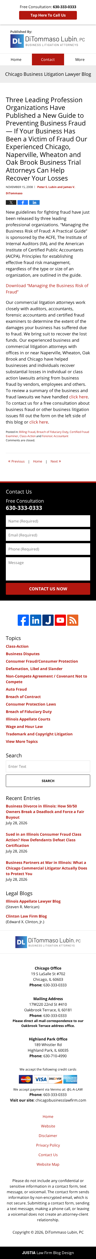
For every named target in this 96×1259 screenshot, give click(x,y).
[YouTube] (60, 620)
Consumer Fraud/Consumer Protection (42, 661)
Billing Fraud (27, 432)
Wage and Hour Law (24, 726)
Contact (48, 59)
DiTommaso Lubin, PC (64, 1232)
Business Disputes (23, 653)
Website (48, 1126)
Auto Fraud (16, 689)
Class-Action (28, 436)
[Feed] (72, 620)
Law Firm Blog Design (48, 1252)
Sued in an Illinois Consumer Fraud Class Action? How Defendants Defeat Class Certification (43, 840)
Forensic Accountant (55, 436)
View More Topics (22, 741)
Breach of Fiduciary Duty (52, 432)
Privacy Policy (48, 1145)
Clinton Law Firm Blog (26, 916)
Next (56, 461)
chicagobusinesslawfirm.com (60, 1100)
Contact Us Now (48, 588)
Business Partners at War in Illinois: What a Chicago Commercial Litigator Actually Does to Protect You (46, 868)
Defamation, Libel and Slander (34, 668)
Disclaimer (48, 1135)
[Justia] (48, 620)
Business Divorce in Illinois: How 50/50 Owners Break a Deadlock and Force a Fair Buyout (45, 811)
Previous (16, 461)
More (80, 59)
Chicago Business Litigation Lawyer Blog (48, 39)
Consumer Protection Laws (31, 704)
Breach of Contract (23, 696)
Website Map (48, 1164)
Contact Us (48, 1154)
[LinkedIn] (35, 620)
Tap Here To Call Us (48, 15)
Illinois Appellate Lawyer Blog (33, 901)
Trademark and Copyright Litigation (39, 734)
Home (16, 59)
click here (78, 397)
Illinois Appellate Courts (28, 719)
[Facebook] (23, 620)
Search (48, 781)
